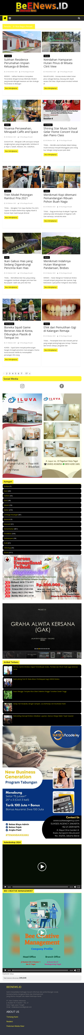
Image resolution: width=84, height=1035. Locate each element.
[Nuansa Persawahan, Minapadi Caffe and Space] (22, 111)
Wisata (47, 56)
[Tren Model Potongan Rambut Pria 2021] (22, 177)
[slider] (40, 886)
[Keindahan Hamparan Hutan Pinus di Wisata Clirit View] (61, 42)
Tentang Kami (12, 1017)
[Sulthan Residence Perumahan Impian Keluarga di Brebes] (22, 42)
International (9, 324)
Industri (6, 505)
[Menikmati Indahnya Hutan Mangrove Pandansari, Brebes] (61, 243)
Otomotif (7, 524)
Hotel (6, 500)
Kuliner (7, 125)
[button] (42, 627)
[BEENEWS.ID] (5, 18)
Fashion (7, 191)
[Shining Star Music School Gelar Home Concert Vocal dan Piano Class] (61, 110)
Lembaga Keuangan (11, 515)
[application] (42, 866)
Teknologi (7, 548)
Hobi (6, 257)
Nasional (7, 519)
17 (26, 373)
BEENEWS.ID (13, 987)
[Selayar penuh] (79, 887)
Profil (6, 543)
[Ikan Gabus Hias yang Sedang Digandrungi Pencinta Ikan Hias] (22, 243)
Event (6, 491)
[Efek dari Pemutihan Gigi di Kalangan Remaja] (61, 310)
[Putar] (5, 887)
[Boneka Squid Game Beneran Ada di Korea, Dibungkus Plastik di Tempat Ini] (22, 309)
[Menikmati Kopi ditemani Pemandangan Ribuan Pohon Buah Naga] (61, 177)
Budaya (6, 486)
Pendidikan (48, 125)
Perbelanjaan (8, 538)
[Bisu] (75, 887)
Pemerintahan (9, 529)
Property (8, 56)
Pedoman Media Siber (15, 1026)
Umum (47, 324)
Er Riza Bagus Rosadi (27, 72)
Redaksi (9, 1021)
